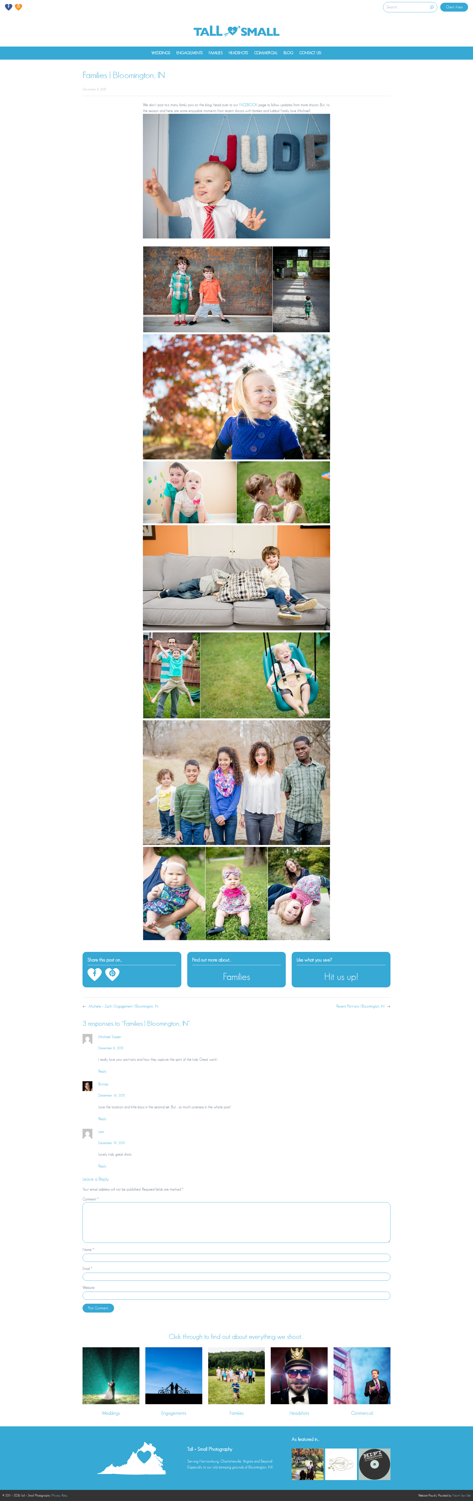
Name (88, 1250)
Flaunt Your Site (461, 1495)
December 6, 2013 (110, 1048)
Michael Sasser (109, 1037)
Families (236, 976)
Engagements (173, 1413)
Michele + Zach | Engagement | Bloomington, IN (123, 1006)
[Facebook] (8, 7)
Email (87, 1268)
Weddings (111, 1413)
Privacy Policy (60, 1495)
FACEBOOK (248, 105)
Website (89, 1287)
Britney (103, 1084)
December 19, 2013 (111, 1143)
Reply (102, 1071)
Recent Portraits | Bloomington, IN (360, 1006)
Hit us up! (341, 976)
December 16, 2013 (111, 1095)
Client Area (454, 7)
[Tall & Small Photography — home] (236, 31)
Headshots (299, 1413)
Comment (91, 1199)
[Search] (431, 7)
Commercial (362, 1413)
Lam (101, 1132)
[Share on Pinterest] (112, 974)
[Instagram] (18, 7)
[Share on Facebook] (94, 974)
